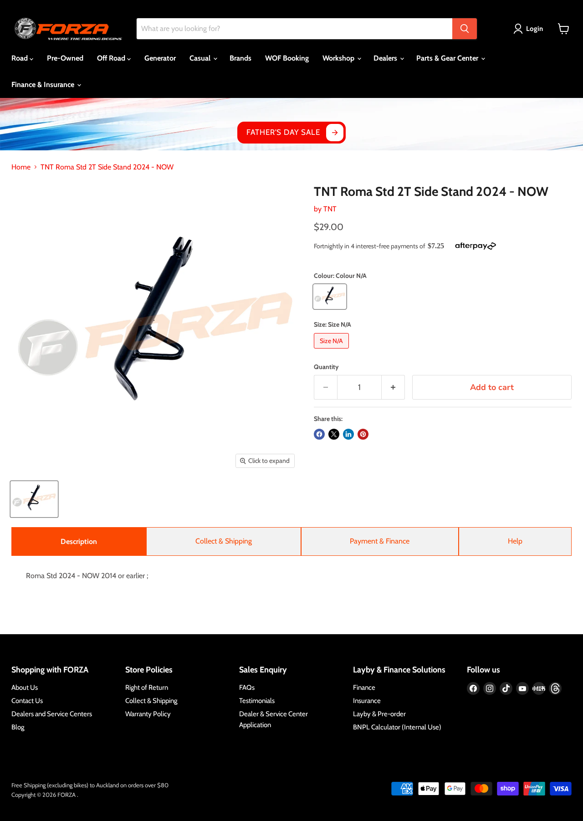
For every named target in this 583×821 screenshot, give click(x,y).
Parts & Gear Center (448, 58)
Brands (240, 58)
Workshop (339, 58)
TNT (330, 209)
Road (20, 58)
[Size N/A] (332, 350)
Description (79, 541)
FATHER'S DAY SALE (283, 132)
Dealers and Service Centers (51, 714)
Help (515, 541)
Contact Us (27, 701)
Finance (364, 687)
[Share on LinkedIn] (348, 434)
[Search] (464, 28)
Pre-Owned (65, 58)
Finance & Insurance (43, 84)
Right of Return (146, 687)
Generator (160, 58)
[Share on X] (333, 434)
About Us (24, 687)
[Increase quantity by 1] (393, 387)
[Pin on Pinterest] (363, 434)
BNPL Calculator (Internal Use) (397, 727)
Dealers (386, 58)
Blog (17, 727)
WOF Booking (287, 58)
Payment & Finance (379, 541)
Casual (200, 58)
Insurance (367, 701)
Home (21, 167)
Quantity (326, 366)
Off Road (112, 58)
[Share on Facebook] (319, 434)
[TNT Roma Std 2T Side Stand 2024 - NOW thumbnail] (34, 499)
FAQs (247, 687)
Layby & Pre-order (379, 714)
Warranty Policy (148, 714)
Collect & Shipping (223, 541)
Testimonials (257, 701)
